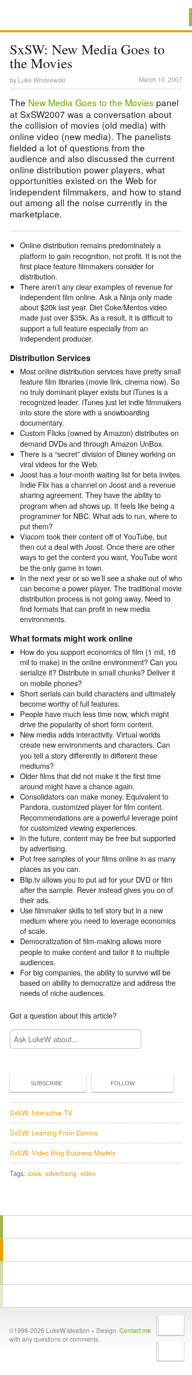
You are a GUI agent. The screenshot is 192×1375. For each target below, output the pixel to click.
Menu (171, 17)
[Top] (96, 1200)
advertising (60, 1173)
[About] (96, 1226)
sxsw (34, 1173)
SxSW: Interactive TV (41, 1113)
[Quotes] (96, 1250)
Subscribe (46, 1083)
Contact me (135, 1330)
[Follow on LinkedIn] (170, 1351)
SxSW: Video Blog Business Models (62, 1153)
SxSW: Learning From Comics (54, 1133)
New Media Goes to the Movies (91, 102)
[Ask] (96, 1296)
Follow (123, 1083)
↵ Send (127, 1038)
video (88, 1173)
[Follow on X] (170, 1325)
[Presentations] (96, 1273)
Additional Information (44, 16)
